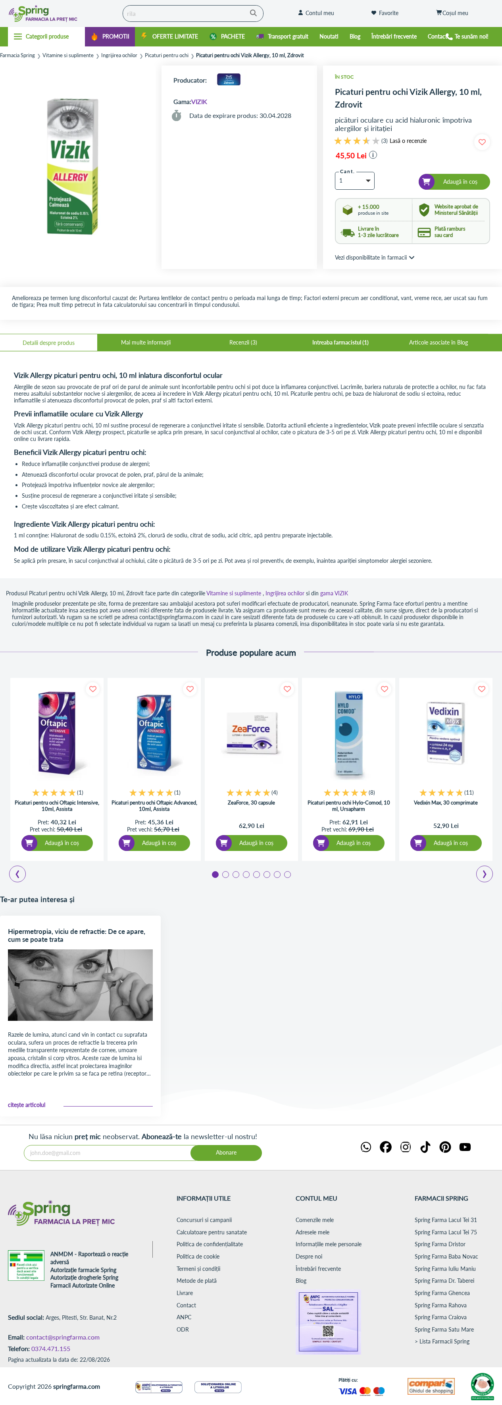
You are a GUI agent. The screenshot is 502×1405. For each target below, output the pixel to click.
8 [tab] (287, 874)
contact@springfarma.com (63, 1337)
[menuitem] (110, 36)
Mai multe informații (146, 342)
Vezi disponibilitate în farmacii (371, 257)
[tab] (48, 342)
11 (469, 792)
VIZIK (199, 101)
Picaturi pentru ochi (166, 55)
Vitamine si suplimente (68, 55)
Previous (22, 875)
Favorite (388, 13)
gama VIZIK (334, 593)
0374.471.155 (50, 1348)
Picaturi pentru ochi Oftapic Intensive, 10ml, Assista (57, 805)
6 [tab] (266, 874)
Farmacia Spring (17, 55)
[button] (373, 155)
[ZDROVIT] (228, 79)
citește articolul (26, 1105)
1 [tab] (214, 874)
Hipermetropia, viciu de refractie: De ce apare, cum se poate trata (76, 935)
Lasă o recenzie (408, 141)
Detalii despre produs (49, 342)
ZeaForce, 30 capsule (251, 802)
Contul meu (320, 13)
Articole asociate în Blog (438, 342)
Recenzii (242, 342)
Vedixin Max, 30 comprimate (446, 802)
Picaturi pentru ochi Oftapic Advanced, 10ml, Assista (154, 805)
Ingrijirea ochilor (119, 55)
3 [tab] (235, 874)
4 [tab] (245, 874)
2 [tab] (225, 874)
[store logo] (58, 13)
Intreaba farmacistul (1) (340, 342)
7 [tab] (276, 874)
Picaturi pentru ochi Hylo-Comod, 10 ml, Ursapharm (349, 805)
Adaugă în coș (62, 842)
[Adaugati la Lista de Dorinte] (93, 689)
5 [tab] (256, 874)
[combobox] (193, 13)
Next (486, 875)
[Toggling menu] (46, 36)
